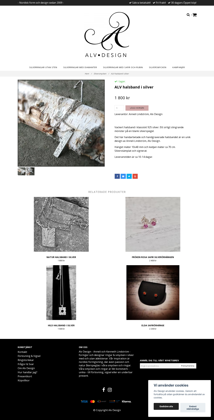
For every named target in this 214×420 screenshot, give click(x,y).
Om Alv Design (26, 368)
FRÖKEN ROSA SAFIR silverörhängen (153, 257)
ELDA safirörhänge (152, 325)
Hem (88, 73)
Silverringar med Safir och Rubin (123, 67)
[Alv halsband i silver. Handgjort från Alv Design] (61, 123)
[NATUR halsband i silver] (61, 224)
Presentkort (25, 376)
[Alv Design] (107, 35)
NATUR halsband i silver (61, 257)
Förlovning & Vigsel (29, 356)
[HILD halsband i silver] (61, 292)
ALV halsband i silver (120, 73)
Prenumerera (187, 365)
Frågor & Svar (26, 364)
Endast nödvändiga (193, 407)
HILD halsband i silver (61, 325)
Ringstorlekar (26, 360)
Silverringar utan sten (43, 67)
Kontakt (22, 352)
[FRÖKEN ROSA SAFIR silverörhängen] (152, 224)
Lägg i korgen (137, 108)
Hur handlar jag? (27, 372)
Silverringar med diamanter (80, 67)
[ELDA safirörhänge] (152, 292)
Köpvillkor (24, 380)
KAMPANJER (178, 67)
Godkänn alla (166, 406)
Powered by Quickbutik (107, 414)
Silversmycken (157, 67)
